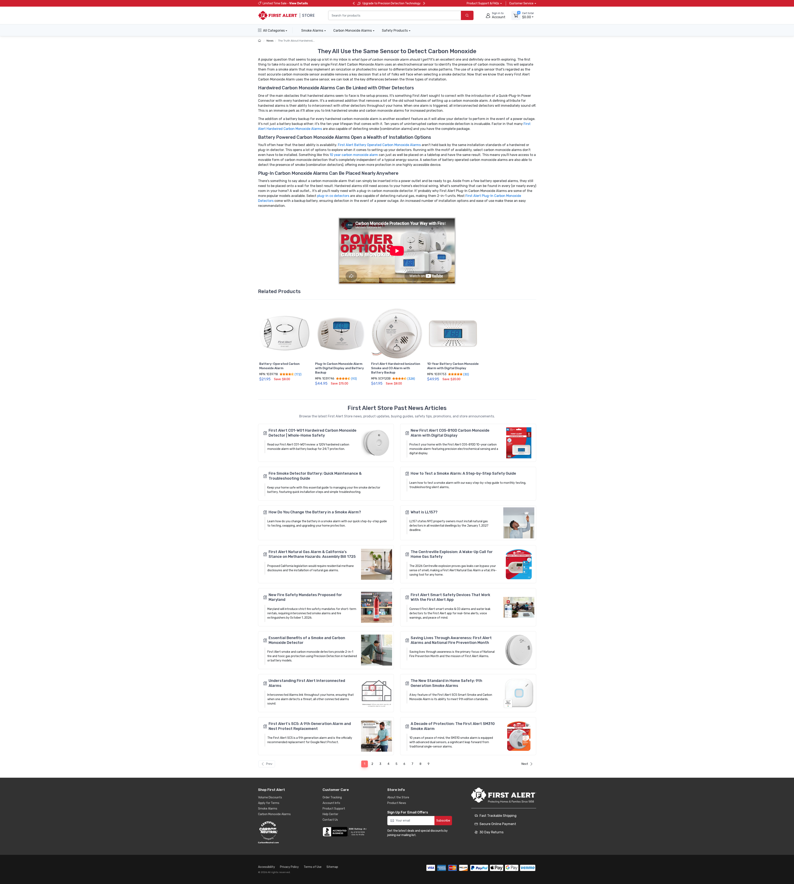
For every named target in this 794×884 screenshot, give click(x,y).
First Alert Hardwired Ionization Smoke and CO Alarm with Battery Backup (395, 368)
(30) (466, 374)
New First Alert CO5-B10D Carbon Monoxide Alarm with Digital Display (450, 432)
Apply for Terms (268, 803)
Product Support (334, 808)
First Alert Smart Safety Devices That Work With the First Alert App (450, 597)
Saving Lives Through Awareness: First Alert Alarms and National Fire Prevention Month (451, 640)
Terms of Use (313, 867)
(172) (297, 374)
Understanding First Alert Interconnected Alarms (307, 683)
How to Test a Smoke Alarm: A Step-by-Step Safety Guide (463, 473)
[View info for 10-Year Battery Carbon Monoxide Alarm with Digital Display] (453, 333)
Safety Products (395, 30)
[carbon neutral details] (281, 832)
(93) (353, 378)
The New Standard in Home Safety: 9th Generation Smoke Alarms (446, 683)
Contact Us (330, 820)
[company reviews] (345, 831)
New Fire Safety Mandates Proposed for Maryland (305, 597)
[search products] (467, 15)
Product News (396, 803)
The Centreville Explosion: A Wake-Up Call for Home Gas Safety (452, 554)
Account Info (331, 803)
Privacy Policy (289, 867)
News (270, 40)
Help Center (330, 814)
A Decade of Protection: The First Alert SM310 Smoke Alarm (453, 726)
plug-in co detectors (333, 196)
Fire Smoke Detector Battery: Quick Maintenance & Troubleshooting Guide (315, 475)
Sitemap (332, 867)
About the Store (398, 797)
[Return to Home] (260, 40)
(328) (411, 378)
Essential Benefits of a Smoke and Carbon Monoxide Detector (307, 640)
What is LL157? (424, 512)
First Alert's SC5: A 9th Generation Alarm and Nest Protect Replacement (310, 726)
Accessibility (266, 867)
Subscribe (443, 820)
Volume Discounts (270, 797)
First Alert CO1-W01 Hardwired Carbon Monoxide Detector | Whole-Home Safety (312, 432)
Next (524, 764)
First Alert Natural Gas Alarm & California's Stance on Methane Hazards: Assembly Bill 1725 (312, 554)
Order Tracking (332, 797)
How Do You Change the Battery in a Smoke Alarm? (315, 512)
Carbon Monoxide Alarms (352, 30)
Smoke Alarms (312, 30)
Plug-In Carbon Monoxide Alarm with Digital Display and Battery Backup (339, 368)
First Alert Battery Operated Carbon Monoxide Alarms (379, 145)
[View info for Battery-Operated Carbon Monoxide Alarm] (285, 333)
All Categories (274, 30)
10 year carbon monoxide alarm (354, 155)
